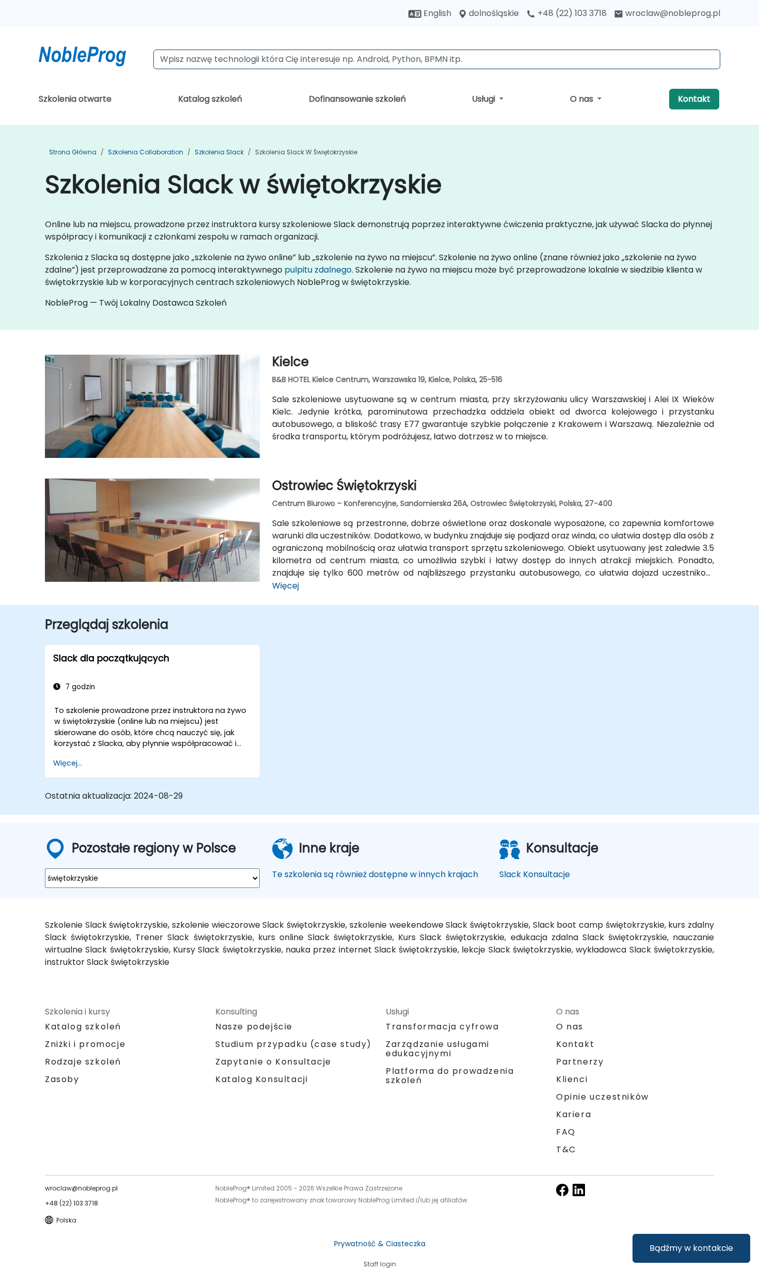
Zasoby (62, 1079)
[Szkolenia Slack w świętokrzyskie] (92, 54)
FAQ (566, 1132)
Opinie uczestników (602, 1097)
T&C (566, 1149)
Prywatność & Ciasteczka (379, 1244)
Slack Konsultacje (534, 874)
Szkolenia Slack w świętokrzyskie (306, 152)
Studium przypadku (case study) (293, 1044)
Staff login (379, 1264)
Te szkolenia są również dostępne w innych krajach (375, 874)
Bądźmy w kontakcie (691, 1248)
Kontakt (694, 99)
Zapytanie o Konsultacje (273, 1062)
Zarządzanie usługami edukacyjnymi (437, 1048)
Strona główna (73, 152)
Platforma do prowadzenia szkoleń (450, 1075)
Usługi (484, 99)
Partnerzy (580, 1062)
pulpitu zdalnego (318, 270)
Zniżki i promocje (85, 1044)
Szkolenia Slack (219, 152)
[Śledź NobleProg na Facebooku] (562, 1190)
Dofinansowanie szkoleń (357, 99)
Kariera (573, 1114)
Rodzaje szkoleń (83, 1062)
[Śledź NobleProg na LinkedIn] (579, 1190)
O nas (582, 99)
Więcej (285, 586)
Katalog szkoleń (210, 99)
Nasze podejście (254, 1027)
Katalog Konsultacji (261, 1079)
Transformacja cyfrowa (442, 1027)
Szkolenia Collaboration (145, 152)
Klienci (572, 1079)
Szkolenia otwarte (75, 99)
